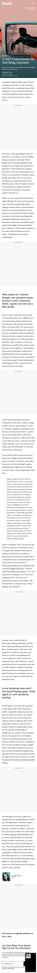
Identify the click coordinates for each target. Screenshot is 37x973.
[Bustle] (7, 3)
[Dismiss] (33, 955)
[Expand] (27, 955)
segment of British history (19, 834)
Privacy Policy (11, 968)
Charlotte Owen (7, 72)
